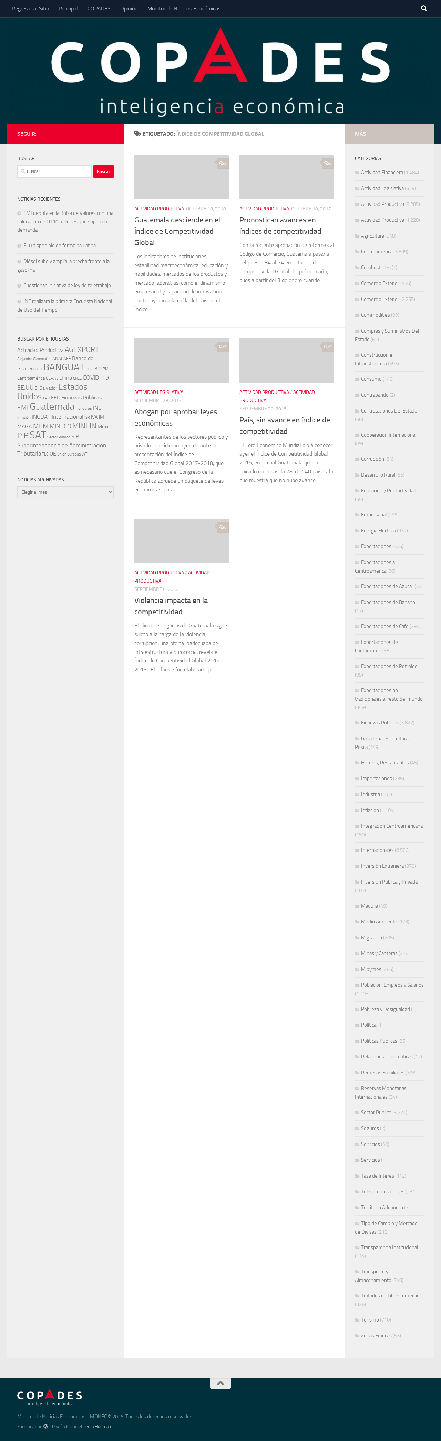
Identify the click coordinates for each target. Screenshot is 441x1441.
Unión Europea (69, 454)
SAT (38, 435)
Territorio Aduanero (382, 1207)
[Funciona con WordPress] (45, 1426)
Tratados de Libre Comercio (390, 1296)
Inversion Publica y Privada (389, 882)
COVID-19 (96, 378)
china (65, 377)
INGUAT (41, 416)
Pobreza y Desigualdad (385, 1009)
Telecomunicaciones (382, 1192)
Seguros (370, 1128)
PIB (23, 435)
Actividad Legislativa (158, 392)
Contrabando (375, 395)
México (105, 426)
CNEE (77, 378)
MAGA (24, 426)
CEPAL (52, 378)
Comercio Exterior (380, 283)
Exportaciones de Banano (388, 602)
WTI (85, 454)
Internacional (67, 417)
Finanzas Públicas (81, 397)
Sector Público (58, 437)
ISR (87, 417)
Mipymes (371, 969)
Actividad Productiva (159, 209)
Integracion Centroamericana (392, 826)
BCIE (89, 369)
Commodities (375, 315)
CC (112, 369)
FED (55, 397)
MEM (41, 426)
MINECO (60, 426)
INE (97, 408)
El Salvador (46, 388)
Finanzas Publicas (380, 723)
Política (368, 1025)
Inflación (24, 417)
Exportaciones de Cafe (385, 626)
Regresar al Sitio (30, 8)
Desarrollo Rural (378, 475)
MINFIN (84, 425)
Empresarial (374, 515)
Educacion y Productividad (388, 491)
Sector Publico (376, 1112)
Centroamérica (31, 378)
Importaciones (376, 778)
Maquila (369, 906)
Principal (68, 8)
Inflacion (370, 810)
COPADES (99, 8)
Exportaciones (376, 546)
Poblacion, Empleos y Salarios (392, 985)
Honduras (83, 408)
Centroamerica (376, 252)
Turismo (370, 1320)
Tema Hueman (97, 1426)
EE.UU (25, 387)
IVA (94, 417)
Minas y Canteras (379, 953)
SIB (75, 436)
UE (53, 453)
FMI (23, 407)
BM (106, 369)
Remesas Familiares (382, 1072)
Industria (370, 794)
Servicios (370, 1144)
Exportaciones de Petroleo (389, 666)
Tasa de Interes (377, 1176)
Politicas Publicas (379, 1041)
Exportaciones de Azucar (387, 586)
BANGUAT (64, 367)
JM (101, 417)
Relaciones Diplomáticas (387, 1057)
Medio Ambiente (379, 922)
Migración (371, 937)
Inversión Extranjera (382, 866)
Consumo (371, 379)
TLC (45, 454)
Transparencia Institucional (389, 1247)
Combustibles (376, 267)
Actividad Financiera (382, 172)
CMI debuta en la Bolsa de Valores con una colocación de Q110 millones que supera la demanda (65, 221)
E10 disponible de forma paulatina (59, 245)
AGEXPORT (82, 349)
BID (98, 369)
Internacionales (377, 850)
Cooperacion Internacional (388, 435)
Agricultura (372, 236)
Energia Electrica (378, 531)
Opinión (129, 8)
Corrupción (372, 459)
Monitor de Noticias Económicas (183, 8)
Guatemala (52, 406)
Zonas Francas (376, 1336)
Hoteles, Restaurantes (385, 763)
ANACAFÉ (61, 358)
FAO (46, 398)
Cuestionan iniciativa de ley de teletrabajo (67, 285)
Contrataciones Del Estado (389, 411)
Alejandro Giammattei (34, 359)
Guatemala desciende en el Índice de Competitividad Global (177, 231)
